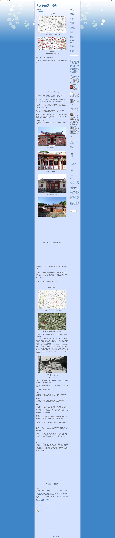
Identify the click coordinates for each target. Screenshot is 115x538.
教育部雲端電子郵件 (72, 47)
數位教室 (72, 203)
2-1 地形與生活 (75, 99)
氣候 (77, 196)
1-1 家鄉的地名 (73, 164)
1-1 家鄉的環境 (75, 126)
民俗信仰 (71, 192)
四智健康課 (71, 26)
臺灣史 (76, 202)
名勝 (72, 193)
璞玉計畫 (73, 204)
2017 (71, 171)
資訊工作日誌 (71, 40)
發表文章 (72, 210)
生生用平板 (71, 36)
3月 (71, 169)
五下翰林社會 (74, 188)
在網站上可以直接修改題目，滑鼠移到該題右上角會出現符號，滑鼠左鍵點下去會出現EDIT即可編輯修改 (74, 69)
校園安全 (76, 196)
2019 (71, 153)
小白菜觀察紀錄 (72, 27)
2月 (71, 170)
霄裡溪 (70, 204)
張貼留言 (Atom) (53, 530)
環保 (75, 204)
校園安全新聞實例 (72, 50)
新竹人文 (71, 31)
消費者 (70, 197)
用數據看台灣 (71, 51)
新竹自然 (71, 32)
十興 (43, 505)
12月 (72, 155)
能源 (77, 197)
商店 (71, 198)
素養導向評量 (74, 197)
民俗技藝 (78, 191)
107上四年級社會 (40, 505)
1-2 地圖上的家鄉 (73, 163)
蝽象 (74, 203)
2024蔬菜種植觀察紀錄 (73, 17)
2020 (71, 152)
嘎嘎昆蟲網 (71, 45)
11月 (72, 156)
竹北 (46, 505)
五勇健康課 (71, 22)
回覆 (38, 512)
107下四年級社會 (72, 14)
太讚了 (70, 60)
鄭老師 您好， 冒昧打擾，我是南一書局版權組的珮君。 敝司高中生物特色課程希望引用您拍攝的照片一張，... (74, 62)
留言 (71, 211)
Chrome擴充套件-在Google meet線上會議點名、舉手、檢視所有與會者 (74, 107)
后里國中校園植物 (72, 46)
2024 (71, 147)
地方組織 (75, 193)
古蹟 (71, 190)
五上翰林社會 (71, 19)
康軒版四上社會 (72, 28)
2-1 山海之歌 (75, 130)
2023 (71, 148)
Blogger (61, 536)
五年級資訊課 (71, 23)
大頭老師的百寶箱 (47, 5)
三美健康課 (71, 18)
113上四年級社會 (73, 182)
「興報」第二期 (58, 380)
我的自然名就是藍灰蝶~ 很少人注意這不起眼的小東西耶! (74, 72)
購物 (77, 204)
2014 (71, 175)
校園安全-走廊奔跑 (75, 117)
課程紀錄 (77, 203)
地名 (45, 505)
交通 (78, 192)
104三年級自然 (72, 10)
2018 (71, 154)
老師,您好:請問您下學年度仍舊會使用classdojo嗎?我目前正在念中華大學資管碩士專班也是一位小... (74, 66)
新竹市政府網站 (45, 499)
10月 (72, 157)
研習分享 (71, 37)
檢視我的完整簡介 (72, 143)
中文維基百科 (54, 484)
